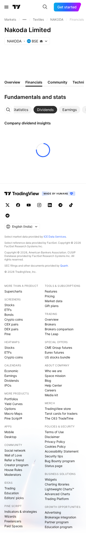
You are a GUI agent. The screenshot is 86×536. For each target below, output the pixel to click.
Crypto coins (13, 319)
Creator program (16, 465)
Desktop (10, 437)
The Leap (51, 334)
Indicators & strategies (20, 511)
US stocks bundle (57, 357)
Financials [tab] (33, 82)
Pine (7, 334)
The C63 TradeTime (59, 418)
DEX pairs (11, 329)
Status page (53, 466)
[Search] (45, 7)
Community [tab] (57, 82)
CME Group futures (58, 347)
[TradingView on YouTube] (29, 205)
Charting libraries (57, 484)
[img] (41, 41)
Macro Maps (13, 413)
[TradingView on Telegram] (60, 205)
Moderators (12, 474)
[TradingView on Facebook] (18, 205)
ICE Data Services (55, 236)
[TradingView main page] (17, 7)
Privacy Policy (55, 441)
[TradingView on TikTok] (71, 205)
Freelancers (12, 521)
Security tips (54, 456)
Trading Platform (57, 499)
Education (11, 493)
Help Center (53, 385)
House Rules (13, 470)
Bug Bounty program (60, 461)
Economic (11, 371)
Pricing (50, 296)
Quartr (64, 265)
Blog (48, 380)
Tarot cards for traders (61, 413)
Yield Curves (13, 404)
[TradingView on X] (7, 205)
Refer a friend (14, 460)
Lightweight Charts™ (59, 489)
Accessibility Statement (62, 451)
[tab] (20, 109)
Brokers (50, 324)
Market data (53, 301)
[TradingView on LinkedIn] (50, 205)
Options (10, 409)
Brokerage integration (60, 517)
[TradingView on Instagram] (39, 205)
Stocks (9, 305)
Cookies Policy (55, 446)
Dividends (11, 380)
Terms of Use (54, 432)
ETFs (7, 310)
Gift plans (51, 306)
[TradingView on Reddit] (7, 216)
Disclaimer (52, 437)
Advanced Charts (57, 494)
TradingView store (58, 409)
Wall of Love (13, 455)
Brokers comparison (59, 329)
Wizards (10, 516)
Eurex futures (54, 352)
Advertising (53, 512)
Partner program (57, 522)
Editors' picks (14, 498)
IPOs (7, 385)
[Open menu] (6, 7)
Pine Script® (13, 418)
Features (51, 291)
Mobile (9, 432)
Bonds (8, 314)
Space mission (55, 376)
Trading (9, 488)
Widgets (51, 479)
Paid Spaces (13, 526)
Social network (15, 450)
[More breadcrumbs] (24, 20)
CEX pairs (11, 324)
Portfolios (11, 399)
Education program (58, 527)
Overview (51, 319)
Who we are (53, 371)
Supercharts (13, 291)
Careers (50, 390)
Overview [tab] (12, 82)
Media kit (51, 395)
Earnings (10, 376)
